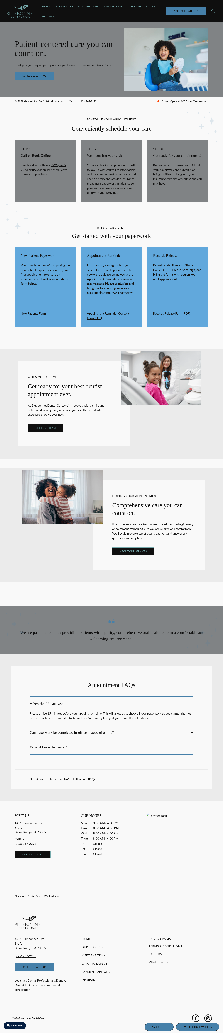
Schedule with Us (186, 11)
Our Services (64, 6)
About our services (133, 551)
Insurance (49, 16)
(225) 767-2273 (88, 101)
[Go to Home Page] (21, 11)
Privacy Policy (161, 938)
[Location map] (177, 846)
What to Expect (114, 6)
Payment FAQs (86, 779)
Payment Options (143, 6)
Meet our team (45, 427)
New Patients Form (33, 313)
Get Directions (32, 854)
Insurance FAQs (60, 779)
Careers (155, 954)
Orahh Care (158, 961)
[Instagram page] (208, 1018)
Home (46, 6)
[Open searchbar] (213, 11)
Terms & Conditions (165, 946)
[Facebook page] (195, 1018)
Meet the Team (88, 6)
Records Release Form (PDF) (171, 313)
